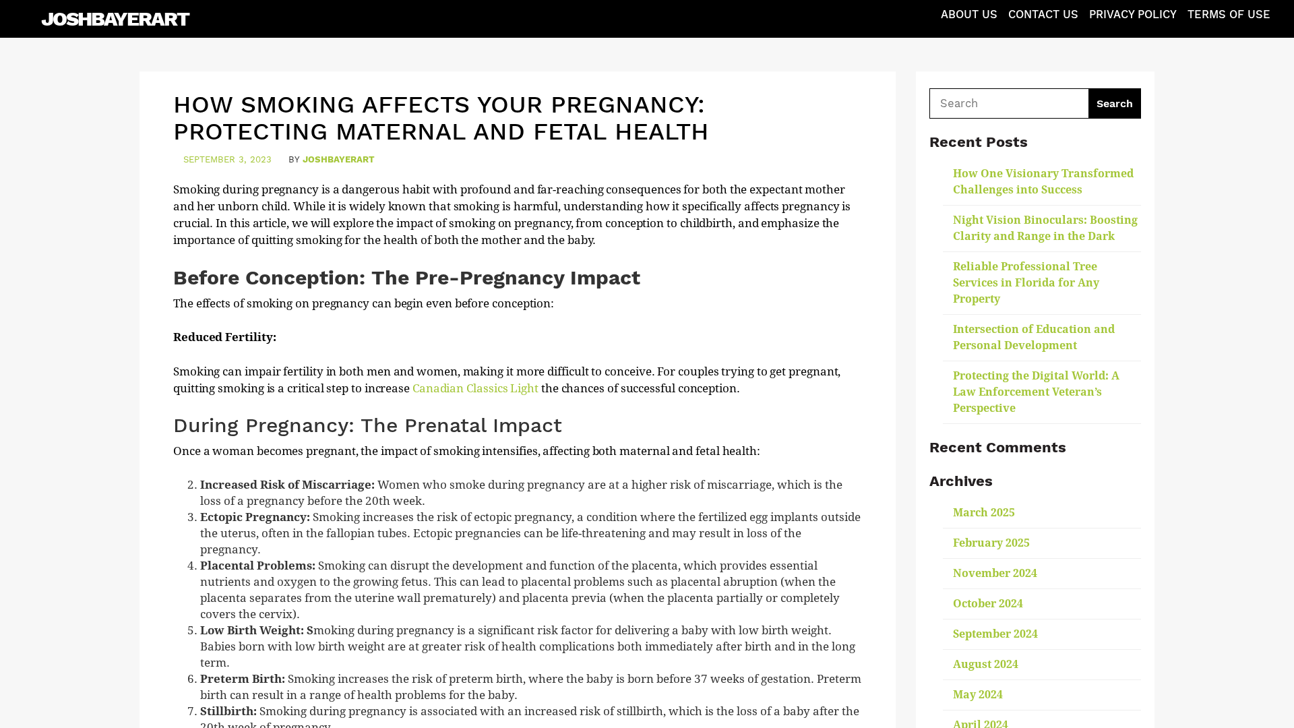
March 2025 (984, 512)
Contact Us (1043, 14)
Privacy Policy (1133, 14)
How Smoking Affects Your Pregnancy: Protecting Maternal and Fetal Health (441, 118)
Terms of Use (1229, 14)
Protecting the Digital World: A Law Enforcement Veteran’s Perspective (1036, 392)
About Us (969, 14)
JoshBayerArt (115, 18)
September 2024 (995, 634)
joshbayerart (339, 159)
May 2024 (978, 694)
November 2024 (995, 573)
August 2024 (985, 664)
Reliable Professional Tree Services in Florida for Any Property (1026, 282)
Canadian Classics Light (475, 388)
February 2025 (991, 543)
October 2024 (988, 603)
